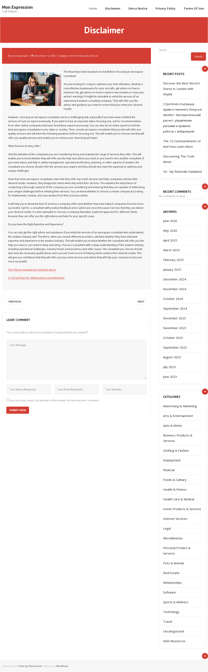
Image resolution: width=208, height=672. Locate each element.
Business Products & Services (177, 438)
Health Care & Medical (178, 499)
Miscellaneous (173, 538)
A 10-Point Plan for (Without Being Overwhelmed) (36, 278)
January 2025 (172, 269)
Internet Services (175, 519)
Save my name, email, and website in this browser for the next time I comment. (54, 400)
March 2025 (171, 250)
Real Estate (171, 573)
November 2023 (174, 328)
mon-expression (19, 55)
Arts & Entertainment (178, 416)
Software (169, 592)
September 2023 (175, 347)
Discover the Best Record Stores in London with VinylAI (181, 88)
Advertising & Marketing (180, 406)
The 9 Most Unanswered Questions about (32, 269)
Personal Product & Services (177, 550)
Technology (171, 612)
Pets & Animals (173, 563)
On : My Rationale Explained (182, 171)
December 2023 (174, 318)
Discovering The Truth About (178, 159)
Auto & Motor (172, 425)
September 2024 (175, 308)
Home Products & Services (83, 55)
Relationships (172, 582)
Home (93, 8)
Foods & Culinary (174, 480)
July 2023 (169, 367)
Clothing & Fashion (176, 450)
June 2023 (170, 377)
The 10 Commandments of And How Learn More (181, 144)
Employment (172, 460)
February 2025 (173, 260)
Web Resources (174, 641)
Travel (167, 621)
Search (163, 50)
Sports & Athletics (175, 602)
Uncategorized (173, 631)
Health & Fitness (174, 489)
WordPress (62, 666)
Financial (168, 470)
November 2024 (174, 289)
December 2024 (174, 279)
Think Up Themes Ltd (29, 666)
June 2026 (170, 221)
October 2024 (173, 299)
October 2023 (173, 338)
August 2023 (172, 357)
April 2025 (170, 240)
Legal (167, 528)
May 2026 (170, 230)
